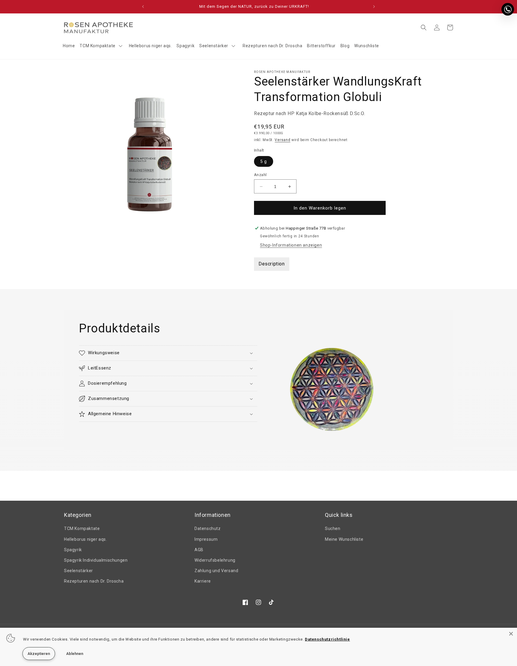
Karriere (202, 581)
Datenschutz (207, 528)
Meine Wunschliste (344, 539)
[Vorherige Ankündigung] (143, 6)
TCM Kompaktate (82, 528)
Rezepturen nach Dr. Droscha (94, 581)
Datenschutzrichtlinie (327, 639)
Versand (282, 140)
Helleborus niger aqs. (85, 539)
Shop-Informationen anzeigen (291, 245)
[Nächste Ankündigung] (374, 6)
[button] (423, 27)
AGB (198, 549)
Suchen (332, 528)
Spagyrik (73, 549)
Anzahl (260, 174)
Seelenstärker (78, 570)
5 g (263, 161)
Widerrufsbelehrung (214, 560)
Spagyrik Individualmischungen (95, 560)
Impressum (206, 539)
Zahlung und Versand (216, 570)
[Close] (511, 634)
